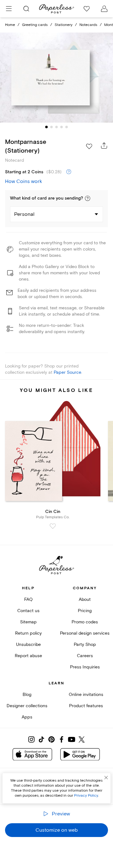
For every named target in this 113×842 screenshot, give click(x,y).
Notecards (88, 25)
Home (10, 25)
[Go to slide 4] (61, 127)
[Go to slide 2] (51, 127)
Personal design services (85, 633)
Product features (86, 705)
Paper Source (67, 372)
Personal (24, 214)
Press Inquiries (85, 667)
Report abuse (28, 655)
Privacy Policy (86, 795)
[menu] (9, 9)
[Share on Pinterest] (51, 739)
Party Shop (85, 644)
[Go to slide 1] (46, 127)
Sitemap (28, 622)
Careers (85, 655)
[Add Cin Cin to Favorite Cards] (52, 526)
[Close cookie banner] (106, 777)
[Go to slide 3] (56, 127)
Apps (27, 717)
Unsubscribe (28, 644)
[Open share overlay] (104, 145)
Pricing (85, 610)
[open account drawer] (104, 9)
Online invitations (86, 694)
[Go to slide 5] (66, 127)
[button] (87, 198)
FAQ (28, 599)
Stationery (64, 25)
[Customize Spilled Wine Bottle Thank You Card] (56, 78)
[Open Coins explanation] (69, 172)
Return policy (28, 633)
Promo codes (85, 622)
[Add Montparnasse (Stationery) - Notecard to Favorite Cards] (89, 146)
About (85, 599)
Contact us (28, 610)
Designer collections (27, 705)
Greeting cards (35, 25)
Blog (27, 694)
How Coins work (23, 181)
